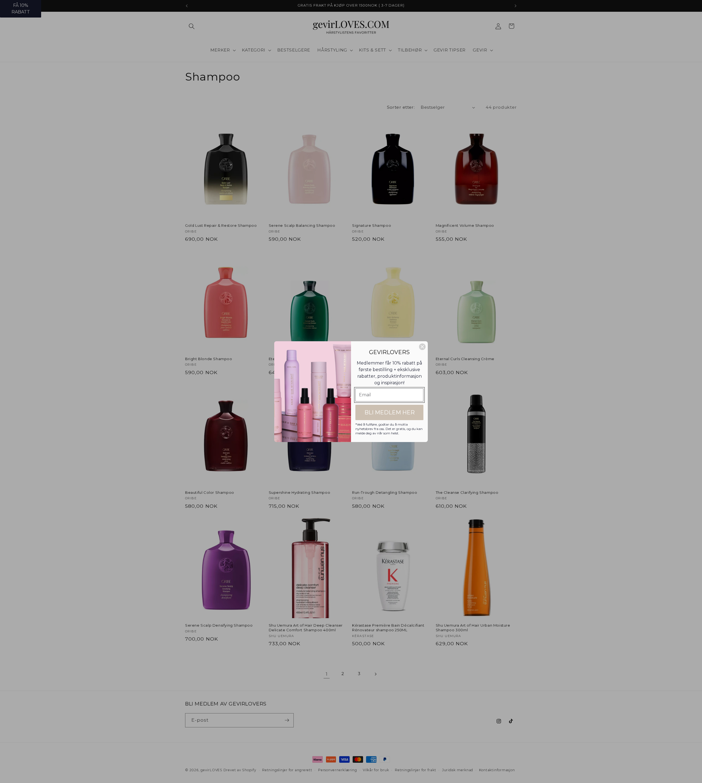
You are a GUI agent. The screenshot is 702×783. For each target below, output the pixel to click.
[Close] (422, 346)
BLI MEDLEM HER (389, 412)
